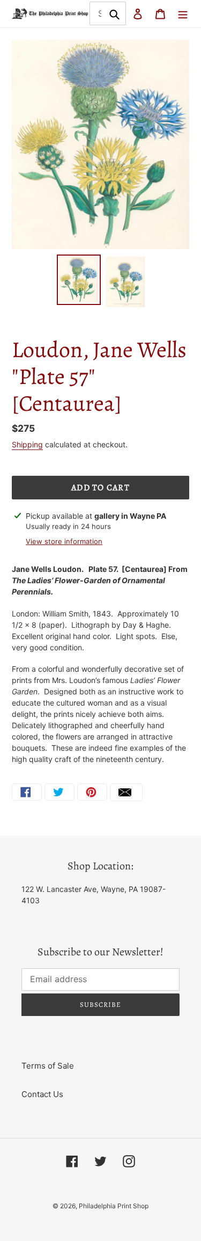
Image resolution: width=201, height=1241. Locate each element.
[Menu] (183, 13)
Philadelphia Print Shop (113, 1206)
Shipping (27, 444)
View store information (64, 541)
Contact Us (42, 1094)
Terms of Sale (47, 1066)
